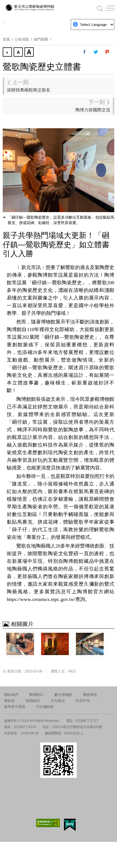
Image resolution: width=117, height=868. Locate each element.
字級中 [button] (18, 52)
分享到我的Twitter (96, 52)
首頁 (6, 39)
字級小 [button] (8, 52)
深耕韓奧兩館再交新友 (28, 85)
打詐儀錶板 (45, 707)
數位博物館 (63, 695)
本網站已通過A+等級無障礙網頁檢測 (48, 823)
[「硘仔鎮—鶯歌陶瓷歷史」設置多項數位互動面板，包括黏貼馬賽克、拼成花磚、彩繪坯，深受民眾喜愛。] (20, 643)
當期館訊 (33, 701)
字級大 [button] (29, 52)
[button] (106, 8)
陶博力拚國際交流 (92, 105)
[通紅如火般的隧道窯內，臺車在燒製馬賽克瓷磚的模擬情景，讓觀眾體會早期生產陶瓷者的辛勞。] (55, 643)
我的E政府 (70, 825)
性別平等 (83, 701)
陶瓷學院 (90, 695)
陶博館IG (36, 695)
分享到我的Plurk (107, 52)
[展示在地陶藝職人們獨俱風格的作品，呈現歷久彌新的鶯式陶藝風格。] (90, 643)
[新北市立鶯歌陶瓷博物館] (30, 8)
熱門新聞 (41, 39)
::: (4, 22)
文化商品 (58, 701)
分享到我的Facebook (84, 52)
